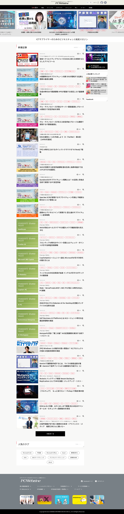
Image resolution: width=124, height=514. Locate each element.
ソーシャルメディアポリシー (45, 486)
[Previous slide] (18, 23)
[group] (31, 23)
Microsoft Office (52, 453)
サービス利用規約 (82, 486)
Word (50, 462)
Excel (63, 453)
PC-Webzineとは (24, 489)
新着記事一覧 (50, 434)
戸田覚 (39, 453)
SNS (25, 457)
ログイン (95, 2)
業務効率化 (74, 453)
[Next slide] (106, 23)
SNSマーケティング (38, 457)
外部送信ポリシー (65, 486)
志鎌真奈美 (73, 457)
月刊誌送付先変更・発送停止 (58, 489)
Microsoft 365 (27, 453)
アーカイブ (77, 489)
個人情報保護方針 (24, 486)
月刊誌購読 (40, 489)
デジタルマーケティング (57, 457)
